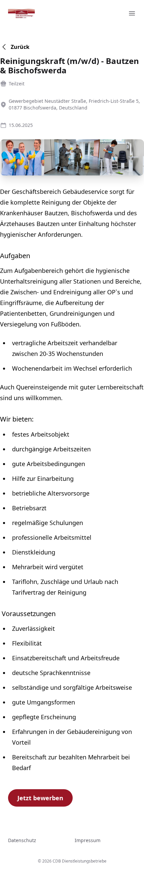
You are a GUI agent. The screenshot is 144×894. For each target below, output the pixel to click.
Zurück (20, 47)
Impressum (87, 840)
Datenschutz (22, 840)
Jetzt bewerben (40, 798)
